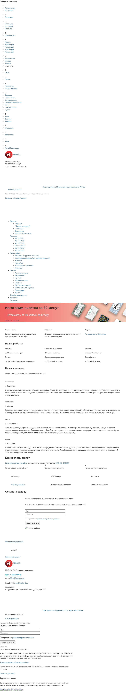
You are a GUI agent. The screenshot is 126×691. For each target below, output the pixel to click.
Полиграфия (15, 253)
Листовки (13, 236)
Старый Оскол (10, 107)
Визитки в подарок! (12, 556)
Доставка (13, 297)
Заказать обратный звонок (15, 198)
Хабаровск (9, 134)
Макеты (18, 292)
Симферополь (11, 100)
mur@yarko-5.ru (21, 583)
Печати (13, 270)
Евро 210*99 (20, 245)
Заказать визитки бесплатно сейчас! (14, 662)
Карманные (19, 275)
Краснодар (9, 44)
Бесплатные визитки (23, 233)
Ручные (18, 277)
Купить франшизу (13, 574)
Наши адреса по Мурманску (54, 187)
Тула (7, 116)
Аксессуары (19, 290)
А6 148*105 (19, 240)
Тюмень (8, 119)
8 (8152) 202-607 (15, 189)
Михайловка (10, 58)
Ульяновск (9, 128)
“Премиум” (19, 228)
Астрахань (9, 10)
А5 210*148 (19, 243)
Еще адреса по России (74, 610)
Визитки (13, 221)
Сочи (7, 104)
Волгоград (9, 26)
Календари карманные (24, 265)
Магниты (18, 268)
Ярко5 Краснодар (12, 148)
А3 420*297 (19, 250)
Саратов (8, 95)
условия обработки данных (48, 518)
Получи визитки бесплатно (95, 334)
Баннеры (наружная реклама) (27, 255)
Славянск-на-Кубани (13, 102)
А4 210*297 (19, 248)
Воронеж (8, 28)
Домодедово (10, 35)
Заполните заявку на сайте (16, 463)
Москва (8, 61)
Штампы (18, 282)
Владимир (9, 23)
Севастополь (10, 97)
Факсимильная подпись (24, 287)
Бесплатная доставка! (14, 541)
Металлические (21, 280)
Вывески (18, 260)
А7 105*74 (19, 238)
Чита (7, 141)
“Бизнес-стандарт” (22, 226)
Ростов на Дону (11, 88)
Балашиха (9, 17)
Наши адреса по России (75, 187)
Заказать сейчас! (12, 320)
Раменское (9, 86)
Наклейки (19, 263)
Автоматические (21, 273)
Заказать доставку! (7, 673)
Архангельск (10, 8)
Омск (7, 72)
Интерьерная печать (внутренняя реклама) (32, 258)
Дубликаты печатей (23, 285)
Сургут (7, 109)
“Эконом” (18, 223)
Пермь (7, 79)
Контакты (13, 300)
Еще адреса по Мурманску (53, 610)
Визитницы (19, 231)
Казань (7, 42)
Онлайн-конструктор (18, 295)
